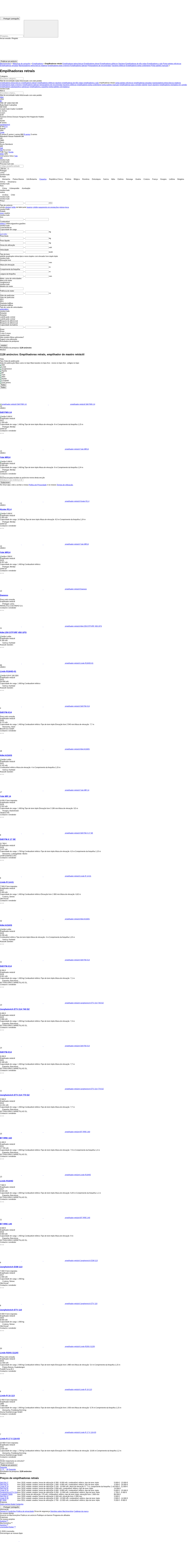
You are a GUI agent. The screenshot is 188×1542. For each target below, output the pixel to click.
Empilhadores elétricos (109, 64)
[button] (94, 49)
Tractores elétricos (118, 66)
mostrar (4, 345)
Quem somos (5, 1504)
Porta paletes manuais (159, 66)
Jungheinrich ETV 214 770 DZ (15, 1095)
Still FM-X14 (6, 712)
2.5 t (5, 234)
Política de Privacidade (38, 485)
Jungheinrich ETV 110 (11, 1310)
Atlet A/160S (6, 755)
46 (7, 1469)
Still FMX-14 (6, 412)
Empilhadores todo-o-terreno (59, 66)
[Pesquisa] (41, 28)
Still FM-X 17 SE (8, 839)
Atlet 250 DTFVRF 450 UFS (13, 632)
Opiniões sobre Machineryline (61, 1511)
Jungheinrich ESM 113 (11, 1267)
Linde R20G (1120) (9, 1353)
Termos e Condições (8, 1511)
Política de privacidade (25, 1511)
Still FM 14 (4, 1484)
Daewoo (4, 595)
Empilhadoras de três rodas (136, 64)
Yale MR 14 (5, 796)
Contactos (19, 1504)
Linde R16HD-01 (8, 671)
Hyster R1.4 (6, 509)
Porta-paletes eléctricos (172, 64)
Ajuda (13, 1504)
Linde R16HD (6, 1181)
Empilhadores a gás (155, 64)
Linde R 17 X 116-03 (10, 1438)
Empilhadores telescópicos (72, 64)
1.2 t (1, 234)
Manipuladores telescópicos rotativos (33, 66)
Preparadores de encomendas (99, 66)
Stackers (121, 64)
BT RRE (3, 1500)
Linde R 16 (4, 1490)
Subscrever (5, 482)
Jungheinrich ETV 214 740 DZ (15, 1009)
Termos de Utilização (65, 485)
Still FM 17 (4, 1483)
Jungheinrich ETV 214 (8, 1492)
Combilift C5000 (6, 1494)
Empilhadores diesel (92, 64)
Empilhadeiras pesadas (9, 66)
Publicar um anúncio (9, 1465)
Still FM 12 (4, 1496)
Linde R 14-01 (7, 882)
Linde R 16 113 (7, 1395)
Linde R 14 (4, 1486)
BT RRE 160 (6, 1138)
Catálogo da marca (81, 1511)
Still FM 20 (4, 1488)
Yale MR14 (5, 457)
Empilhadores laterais (78, 66)
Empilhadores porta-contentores (138, 66)
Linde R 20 (4, 1498)
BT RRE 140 (6, 1224)
